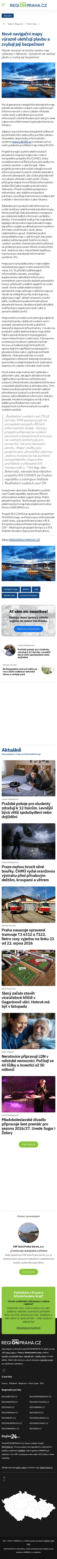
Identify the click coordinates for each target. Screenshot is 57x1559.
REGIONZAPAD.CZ (10, 1402)
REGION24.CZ (36, 1429)
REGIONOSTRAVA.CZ (39, 1423)
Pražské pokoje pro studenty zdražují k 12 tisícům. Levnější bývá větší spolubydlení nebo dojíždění (34, 653)
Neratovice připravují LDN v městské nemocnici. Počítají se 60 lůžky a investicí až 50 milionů (28, 1063)
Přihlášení (13, 1383)
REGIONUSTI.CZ (9, 1418)
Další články (27, 1144)
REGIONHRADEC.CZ (10, 1429)
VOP (52, 1541)
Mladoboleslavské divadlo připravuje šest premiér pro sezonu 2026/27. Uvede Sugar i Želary (28, 1126)
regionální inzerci (46, 1360)
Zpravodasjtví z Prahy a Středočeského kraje (21, 754)
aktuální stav (9, 595)
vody (36, 589)
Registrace (22, 1383)
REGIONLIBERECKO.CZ (12, 1423)
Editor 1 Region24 (15, 24)
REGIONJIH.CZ (8, 1407)
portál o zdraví (20, 1468)
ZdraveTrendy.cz (46, 1468)
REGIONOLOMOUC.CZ (24, 539)
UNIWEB (21, 1451)
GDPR (47, 1541)
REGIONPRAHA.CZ (10, 1413)
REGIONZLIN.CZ (36, 1413)
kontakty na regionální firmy (12, 1356)
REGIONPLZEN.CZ (9, 1397)
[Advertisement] (28, 713)
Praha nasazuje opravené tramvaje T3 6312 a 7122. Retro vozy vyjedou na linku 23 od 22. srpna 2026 (28, 936)
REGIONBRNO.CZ (37, 1407)
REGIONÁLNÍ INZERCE (28, 1328)
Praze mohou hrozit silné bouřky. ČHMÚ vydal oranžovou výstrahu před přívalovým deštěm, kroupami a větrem (28, 873)
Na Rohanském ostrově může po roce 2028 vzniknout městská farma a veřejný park (20, 672)
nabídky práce (40, 1356)
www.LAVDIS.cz (21, 141)
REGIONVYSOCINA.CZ (39, 1402)
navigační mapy (11, 589)
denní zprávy (11, 1353)
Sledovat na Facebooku (28, 629)
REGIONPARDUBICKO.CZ (40, 1397)
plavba (26, 589)
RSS (42, 1383)
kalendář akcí (29, 1356)
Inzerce (5, 1383)
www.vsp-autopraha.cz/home (30, 1250)
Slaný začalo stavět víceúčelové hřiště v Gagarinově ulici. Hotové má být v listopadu (26, 1000)
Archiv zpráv (33, 1383)
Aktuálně (7, 15)
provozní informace (28, 595)
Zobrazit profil (29, 1272)
